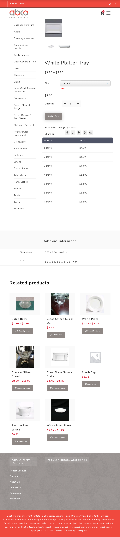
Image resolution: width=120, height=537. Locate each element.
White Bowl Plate (59, 425)
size (47, 83)
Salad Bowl (19, 319)
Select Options (23, 331)
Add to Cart (53, 116)
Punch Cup (89, 372)
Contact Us (16, 487)
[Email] (91, 132)
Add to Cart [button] (57, 335)
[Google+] (79, 132)
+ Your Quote (17, 3)
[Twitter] (73, 132)
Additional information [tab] (60, 241)
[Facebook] (67, 132)
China (73, 127)
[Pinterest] (85, 132)
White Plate (90, 319)
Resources (15, 493)
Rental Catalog (18, 470)
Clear (63, 88)
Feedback (15, 498)
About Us (15, 481)
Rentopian (81, 530)
